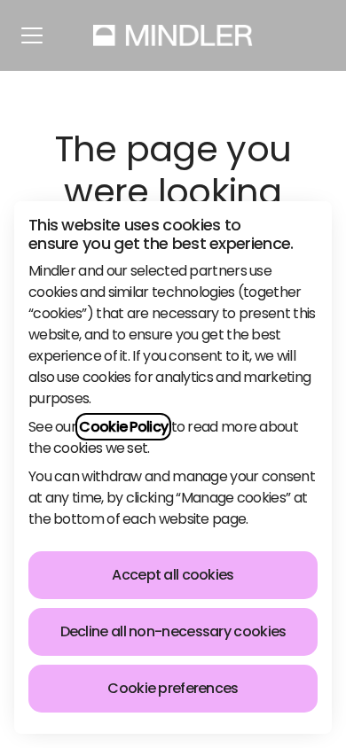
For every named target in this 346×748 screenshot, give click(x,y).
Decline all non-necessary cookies (173, 631)
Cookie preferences (172, 688)
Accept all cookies (172, 575)
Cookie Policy (123, 427)
